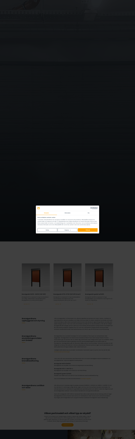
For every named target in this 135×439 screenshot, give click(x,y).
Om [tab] (88, 212)
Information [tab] (67, 212)
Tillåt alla (88, 230)
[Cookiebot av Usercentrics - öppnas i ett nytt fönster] (91, 208)
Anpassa (67, 230)
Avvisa (47, 230)
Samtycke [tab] (46, 212)
